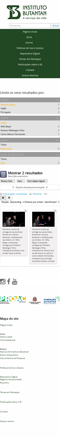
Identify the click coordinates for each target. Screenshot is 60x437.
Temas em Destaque (30, 58)
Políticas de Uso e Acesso (30, 48)
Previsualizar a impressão (15, 193)
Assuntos (4, 382)
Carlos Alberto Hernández (13, 134)
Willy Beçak (6, 126)
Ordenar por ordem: (34, 201)
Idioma (5, 100)
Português (6, 112)
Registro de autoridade (11, 379)
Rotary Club (6, 148)
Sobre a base (6, 336)
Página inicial (30, 31)
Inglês (3, 108)
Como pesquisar (8, 340)
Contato (30, 69)
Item (3, 162)
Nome (4, 118)
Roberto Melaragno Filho (12, 130)
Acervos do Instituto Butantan (14, 351)
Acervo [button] (29, 42)
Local (4, 140)
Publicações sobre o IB (30, 64)
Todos (4, 122)
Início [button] (29, 37)
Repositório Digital (30, 53)
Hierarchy (37, 193)
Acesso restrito (7, 421)
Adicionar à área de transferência (25, 211)
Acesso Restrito (30, 75)
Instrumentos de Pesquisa (12, 358)
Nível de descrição (12, 154)
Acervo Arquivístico (9, 354)
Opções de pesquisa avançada (30, 187)
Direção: (5, 201)
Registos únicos (8, 104)
